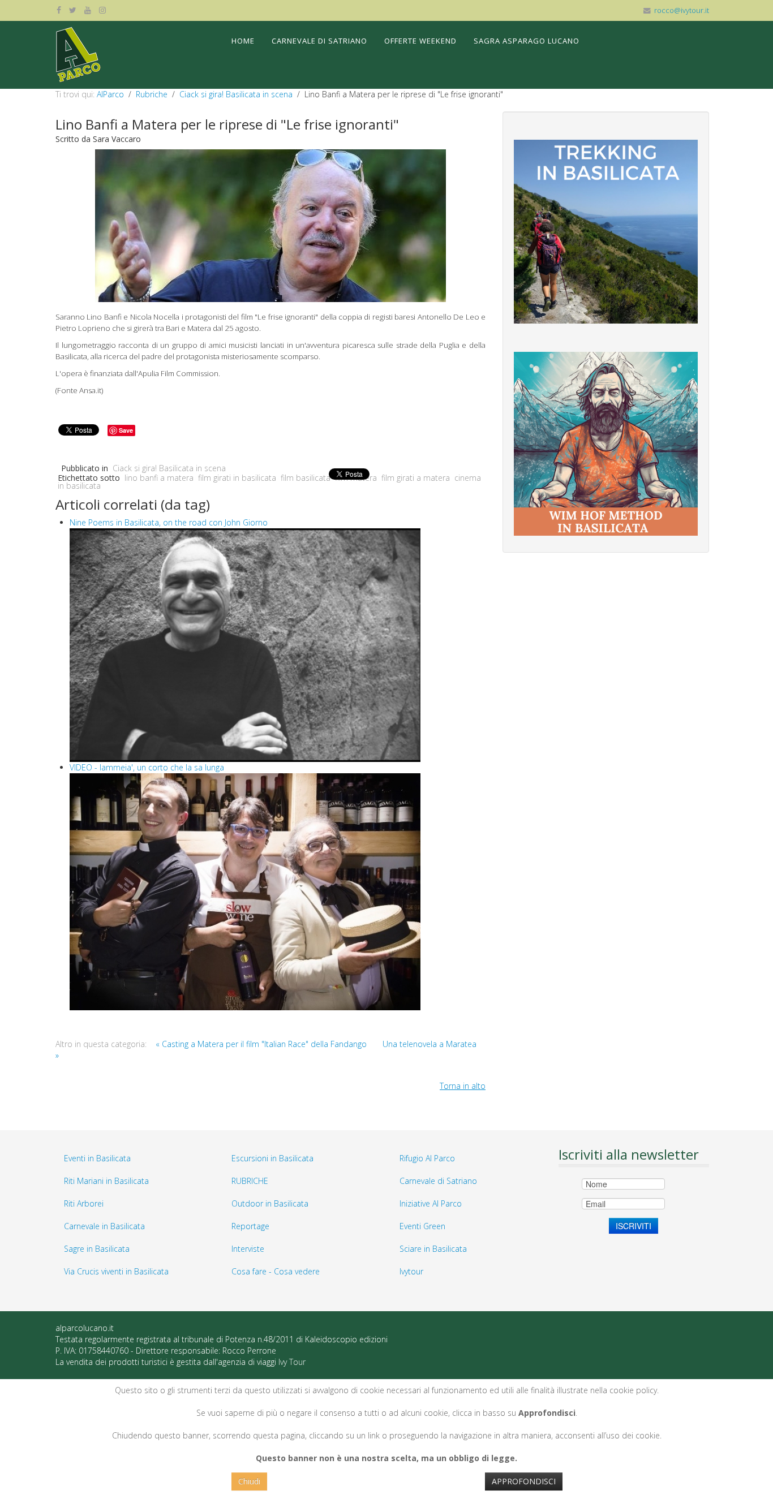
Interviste (247, 1248)
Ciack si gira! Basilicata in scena (236, 94)
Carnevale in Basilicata (104, 1226)
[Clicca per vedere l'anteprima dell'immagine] (270, 224)
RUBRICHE (249, 1180)
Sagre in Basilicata (97, 1248)
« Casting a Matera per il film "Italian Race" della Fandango (261, 1044)
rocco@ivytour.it (681, 10)
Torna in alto (463, 1085)
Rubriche (152, 94)
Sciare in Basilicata (433, 1248)
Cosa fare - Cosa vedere (275, 1271)
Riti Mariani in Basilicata (106, 1180)
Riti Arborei (84, 1203)
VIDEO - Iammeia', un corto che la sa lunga (147, 767)
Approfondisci (524, 1481)
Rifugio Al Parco (427, 1158)
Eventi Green (422, 1226)
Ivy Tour (292, 1361)
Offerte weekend (420, 41)
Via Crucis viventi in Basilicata (116, 1271)
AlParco (110, 94)
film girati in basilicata (237, 477)
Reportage (250, 1226)
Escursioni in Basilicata (272, 1158)
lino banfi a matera (159, 477)
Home (243, 41)
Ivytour (411, 1271)
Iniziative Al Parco (431, 1203)
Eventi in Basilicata (97, 1158)
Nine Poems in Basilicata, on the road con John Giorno (169, 522)
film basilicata (305, 477)
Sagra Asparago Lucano (526, 41)
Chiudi (249, 1481)
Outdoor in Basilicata (269, 1203)
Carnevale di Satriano (319, 41)
